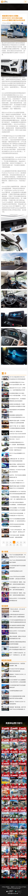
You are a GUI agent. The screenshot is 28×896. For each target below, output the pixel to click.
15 (20, 542)
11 (7, 542)
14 (17, 542)
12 (10, 542)
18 (10, 544)
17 (7, 544)
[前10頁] (3, 542)
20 (17, 544)
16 (24, 542)
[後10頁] (21, 544)
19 (14, 544)
